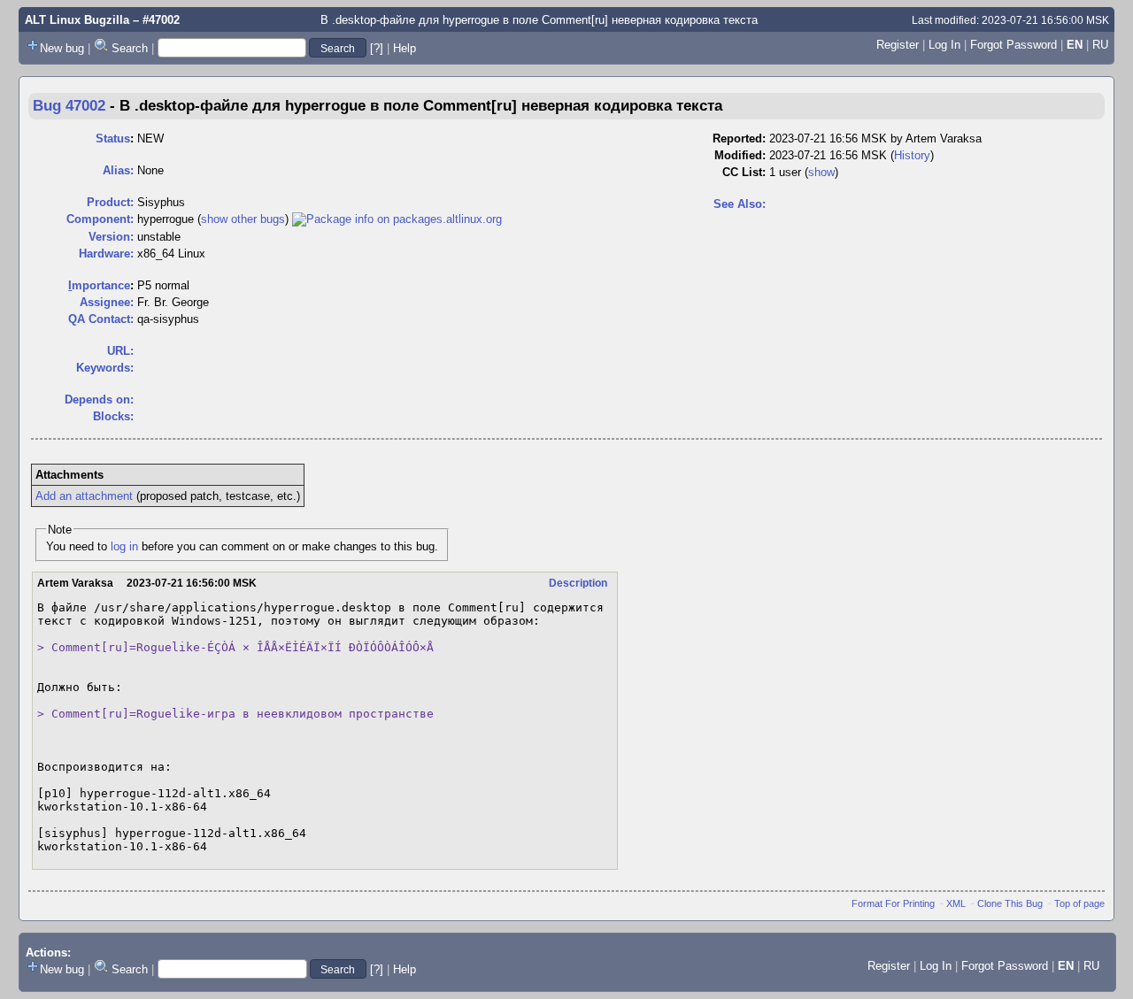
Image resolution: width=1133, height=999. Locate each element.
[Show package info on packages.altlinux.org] (397, 219)
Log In (944, 44)
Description (578, 583)
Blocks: (113, 416)
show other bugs (243, 219)
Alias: (118, 170)
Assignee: (107, 302)
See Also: (739, 204)
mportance (99, 285)
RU (1100, 44)
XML (956, 903)
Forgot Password (1013, 44)
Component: (100, 219)
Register (897, 44)
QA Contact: (101, 319)
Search (130, 48)
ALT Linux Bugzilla (77, 20)
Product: (110, 202)
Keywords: (105, 367)
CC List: (744, 172)
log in (124, 546)
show (821, 172)
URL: (120, 350)
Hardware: (106, 253)
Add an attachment (84, 496)
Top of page (1079, 903)
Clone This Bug (1010, 903)
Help (404, 48)
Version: (111, 236)
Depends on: (99, 399)
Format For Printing (893, 903)
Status (113, 138)
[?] (376, 48)
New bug (62, 48)
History (912, 155)
